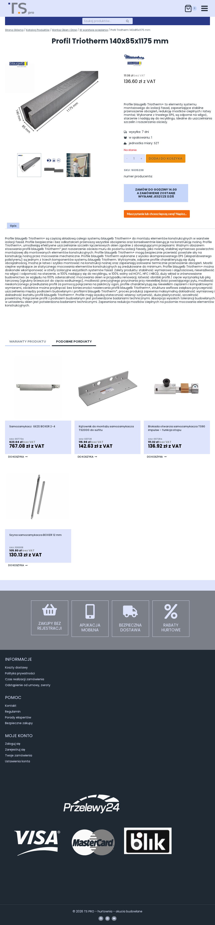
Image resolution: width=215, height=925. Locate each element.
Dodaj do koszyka (165, 158)
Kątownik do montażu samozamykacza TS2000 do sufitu (106, 428)
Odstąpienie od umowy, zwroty (27, 685)
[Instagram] (107, 918)
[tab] (27, 342)
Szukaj (129, 21)
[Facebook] (100, 918)
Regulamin (13, 711)
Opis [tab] (13, 226)
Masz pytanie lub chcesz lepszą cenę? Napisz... (157, 214)
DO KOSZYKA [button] (16, 456)
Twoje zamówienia (18, 755)
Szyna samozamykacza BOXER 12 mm (35, 535)
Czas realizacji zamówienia (24, 679)
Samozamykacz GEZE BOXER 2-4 (32, 426)
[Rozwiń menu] (204, 8)
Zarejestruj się (15, 749)
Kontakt (10, 706)
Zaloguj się (12, 744)
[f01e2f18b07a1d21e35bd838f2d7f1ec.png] (54, 103)
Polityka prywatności (20, 673)
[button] (29, 165)
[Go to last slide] (19, 165)
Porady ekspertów (18, 717)
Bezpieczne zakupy (19, 723)
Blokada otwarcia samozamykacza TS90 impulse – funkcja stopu (176, 428)
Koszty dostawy (16, 667)
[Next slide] (88, 165)
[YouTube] (114, 918)
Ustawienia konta (17, 761)
